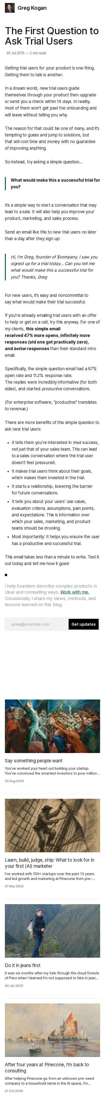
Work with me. (74, 592)
